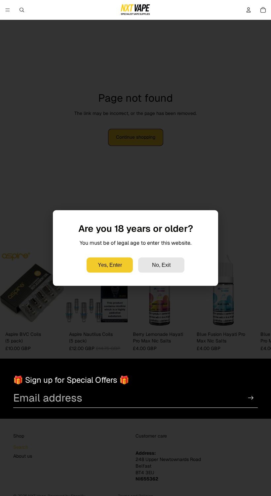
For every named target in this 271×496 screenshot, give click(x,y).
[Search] (22, 10)
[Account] (248, 10)
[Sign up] (251, 398)
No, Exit (161, 264)
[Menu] (7, 10)
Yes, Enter (110, 264)
